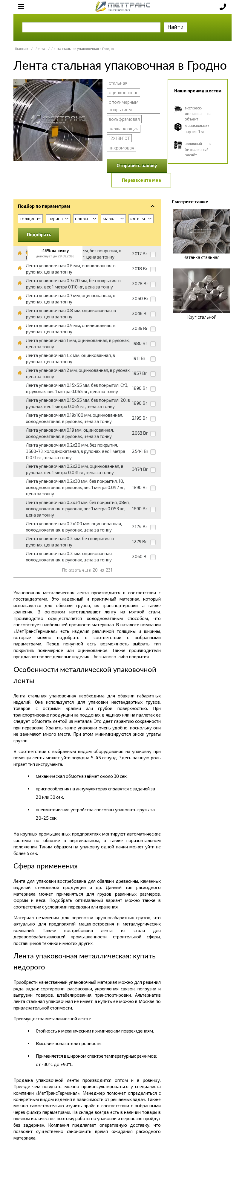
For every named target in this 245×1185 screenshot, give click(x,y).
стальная (118, 82)
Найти (175, 26)
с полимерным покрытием (123, 105)
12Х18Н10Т (119, 138)
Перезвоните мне (141, 180)
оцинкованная (123, 92)
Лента (40, 49)
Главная (21, 49)
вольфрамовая (124, 119)
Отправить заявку (137, 165)
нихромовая (121, 147)
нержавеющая (124, 128)
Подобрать (39, 234)
